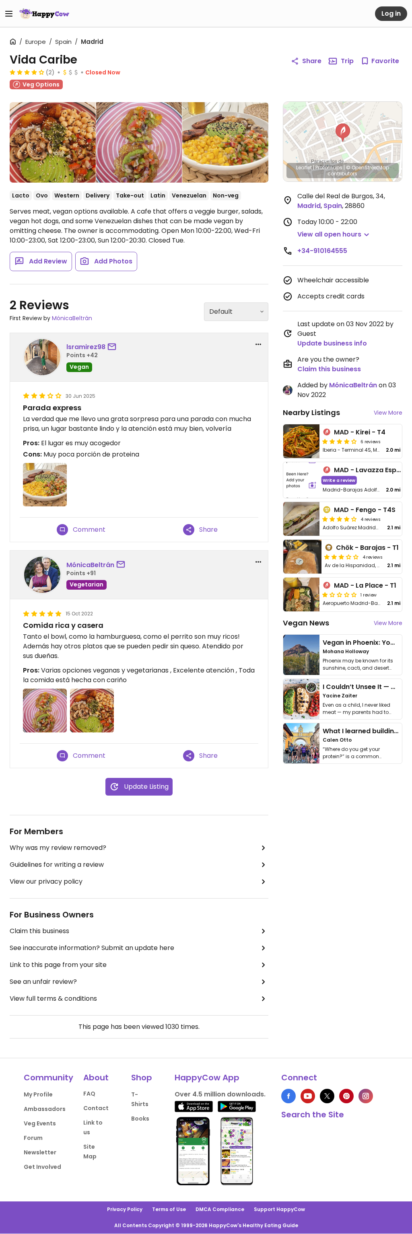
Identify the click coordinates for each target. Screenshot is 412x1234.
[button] (343, 132)
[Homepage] (44, 13)
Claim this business (39, 931)
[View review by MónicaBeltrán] (42, 574)
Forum (33, 1138)
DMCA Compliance (220, 1209)
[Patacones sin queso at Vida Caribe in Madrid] (139, 142)
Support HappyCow (279, 1209)
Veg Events (40, 1123)
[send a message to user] (113, 347)
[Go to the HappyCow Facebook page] (288, 1096)
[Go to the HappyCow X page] (327, 1096)
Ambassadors (45, 1109)
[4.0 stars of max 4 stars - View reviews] (27, 72)
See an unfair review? (43, 981)
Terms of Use (169, 1209)
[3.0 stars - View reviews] (341, 556)
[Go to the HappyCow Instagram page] (365, 1096)
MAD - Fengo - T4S (365, 509)
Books (140, 1119)
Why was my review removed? (58, 847)
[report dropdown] (258, 344)
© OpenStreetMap (367, 167)
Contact (96, 1108)
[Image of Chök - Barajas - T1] (302, 557)
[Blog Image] (301, 655)
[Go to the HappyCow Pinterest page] (346, 1096)
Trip (347, 61)
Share (311, 61)
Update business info (332, 343)
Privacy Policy (124, 1209)
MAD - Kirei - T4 (359, 432)
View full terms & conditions (53, 998)
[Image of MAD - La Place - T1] (301, 594)
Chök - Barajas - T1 (367, 547)
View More (388, 413)
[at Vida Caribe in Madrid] (225, 142)
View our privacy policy (46, 881)
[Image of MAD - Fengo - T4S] (301, 519)
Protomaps (328, 167)
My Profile (38, 1094)
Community (48, 1077)
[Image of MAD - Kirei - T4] (301, 441)
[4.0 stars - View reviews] (339, 518)
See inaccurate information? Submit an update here (92, 947)
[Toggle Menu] (9, 14)
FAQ (89, 1094)
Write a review (339, 480)
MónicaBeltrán (72, 318)
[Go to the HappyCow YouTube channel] (308, 1096)
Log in (391, 13)
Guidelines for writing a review (57, 864)
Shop (141, 1077)
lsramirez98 (85, 347)
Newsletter (40, 1152)
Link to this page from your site (58, 964)
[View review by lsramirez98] (42, 357)
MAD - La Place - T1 (365, 585)
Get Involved (42, 1167)
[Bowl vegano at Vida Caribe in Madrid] (53, 144)
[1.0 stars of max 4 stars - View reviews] (339, 594)
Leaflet (304, 167)
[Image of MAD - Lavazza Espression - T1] (301, 480)
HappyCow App (207, 1077)
